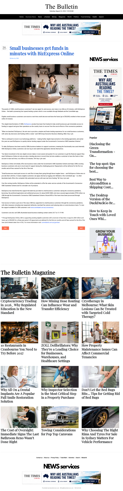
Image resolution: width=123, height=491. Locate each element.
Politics (76, 17)
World (69, 17)
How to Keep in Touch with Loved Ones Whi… (103, 215)
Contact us (39, 457)
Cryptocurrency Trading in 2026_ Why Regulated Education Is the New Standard (19, 307)
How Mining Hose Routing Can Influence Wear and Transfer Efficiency (60, 305)
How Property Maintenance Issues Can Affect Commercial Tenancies (99, 351)
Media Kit (84, 457)
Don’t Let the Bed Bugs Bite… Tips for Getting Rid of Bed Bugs (101, 393)
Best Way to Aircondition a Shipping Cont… (101, 183)
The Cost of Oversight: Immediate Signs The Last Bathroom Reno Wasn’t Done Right (20, 436)
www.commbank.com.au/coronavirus (42, 207)
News (40, 17)
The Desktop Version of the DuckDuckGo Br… (102, 199)
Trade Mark (63, 457)
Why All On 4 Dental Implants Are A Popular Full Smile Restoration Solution (18, 395)
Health (94, 17)
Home (21, 17)
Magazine (62, 17)
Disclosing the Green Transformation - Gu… (102, 150)
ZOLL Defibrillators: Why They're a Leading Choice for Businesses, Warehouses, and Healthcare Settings (60, 353)
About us (46, 457)
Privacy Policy (55, 457)
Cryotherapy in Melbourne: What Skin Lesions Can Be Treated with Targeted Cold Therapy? (99, 309)
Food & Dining (85, 17)
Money (54, 17)
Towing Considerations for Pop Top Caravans (58, 432)
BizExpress (27, 124)
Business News (31, 17)
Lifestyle (47, 17)
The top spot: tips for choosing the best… (102, 167)
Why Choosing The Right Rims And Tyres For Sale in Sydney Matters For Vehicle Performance (100, 436)
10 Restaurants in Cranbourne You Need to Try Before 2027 (19, 349)
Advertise (71, 457)
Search (101, 17)
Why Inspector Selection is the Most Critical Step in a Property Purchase (59, 393)
